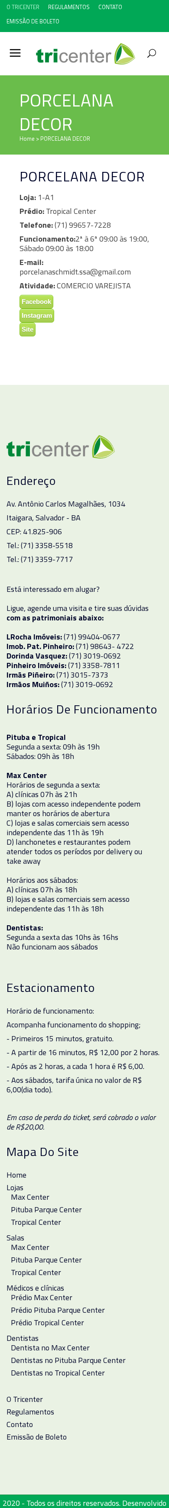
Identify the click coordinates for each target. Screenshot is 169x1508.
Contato (110, 7)
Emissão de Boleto (32, 21)
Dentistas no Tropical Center (58, 1373)
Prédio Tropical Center (47, 1322)
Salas (15, 1238)
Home (27, 138)
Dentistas (22, 1338)
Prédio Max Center (41, 1297)
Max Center (30, 1197)
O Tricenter (22, 7)
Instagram (37, 315)
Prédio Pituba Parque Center (58, 1310)
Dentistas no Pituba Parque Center (68, 1360)
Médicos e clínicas (35, 1288)
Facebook (36, 301)
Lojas (14, 1187)
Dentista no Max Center (50, 1348)
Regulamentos (69, 7)
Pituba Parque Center (46, 1209)
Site (27, 329)
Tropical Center (36, 1222)
